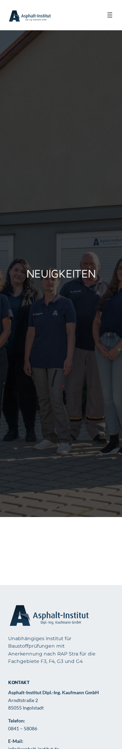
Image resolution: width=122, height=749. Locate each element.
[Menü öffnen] (110, 15)
